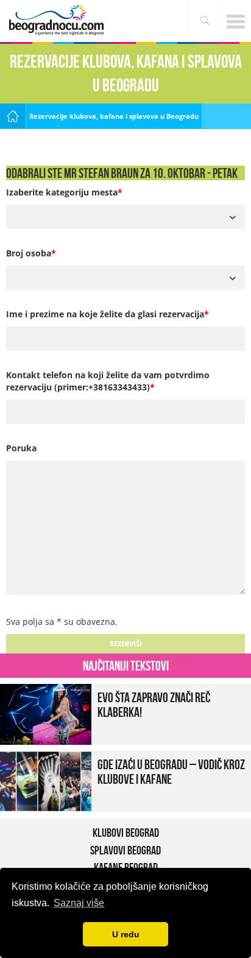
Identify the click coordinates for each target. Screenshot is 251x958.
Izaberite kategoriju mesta (64, 192)
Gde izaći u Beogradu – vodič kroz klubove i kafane (171, 771)
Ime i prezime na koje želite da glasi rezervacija (107, 314)
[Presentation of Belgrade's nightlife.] (58, 20)
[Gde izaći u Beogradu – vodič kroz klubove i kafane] (45, 780)
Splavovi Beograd (125, 850)
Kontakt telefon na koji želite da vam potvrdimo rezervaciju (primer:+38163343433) (108, 381)
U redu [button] (126, 934)
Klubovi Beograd (126, 832)
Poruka (21, 448)
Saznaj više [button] (79, 903)
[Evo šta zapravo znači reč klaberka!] (45, 713)
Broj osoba (31, 253)
